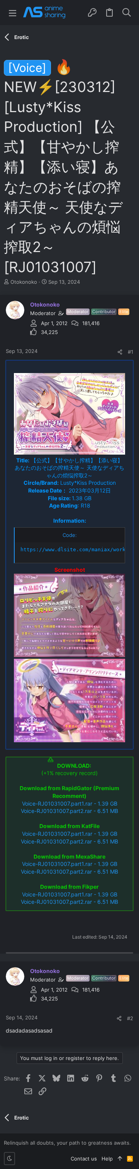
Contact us (84, 1158)
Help (107, 1158)
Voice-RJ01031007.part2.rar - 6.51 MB (69, 811)
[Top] (120, 1158)
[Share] (120, 352)
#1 (130, 352)
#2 (130, 1018)
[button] (12, 12)
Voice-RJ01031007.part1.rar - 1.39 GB (69, 803)
